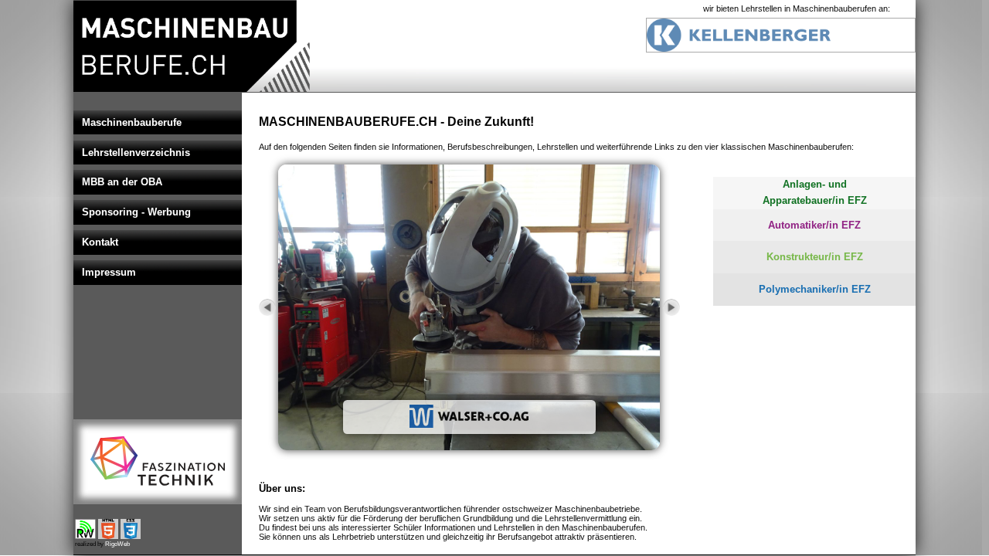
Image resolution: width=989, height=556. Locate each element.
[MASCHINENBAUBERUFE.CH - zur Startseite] (191, 89)
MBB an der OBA (122, 182)
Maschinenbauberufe (132, 122)
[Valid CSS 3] (131, 536)
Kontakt (100, 242)
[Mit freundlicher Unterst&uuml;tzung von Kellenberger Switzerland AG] (781, 49)
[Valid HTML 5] (108, 536)
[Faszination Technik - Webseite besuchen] (157, 461)
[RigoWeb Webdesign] (85, 536)
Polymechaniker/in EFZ (815, 289)
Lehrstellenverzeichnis (136, 152)
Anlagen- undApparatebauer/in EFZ (815, 192)
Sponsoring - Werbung (136, 212)
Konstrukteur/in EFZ (814, 257)
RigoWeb (117, 544)
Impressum (109, 272)
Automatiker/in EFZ (814, 225)
